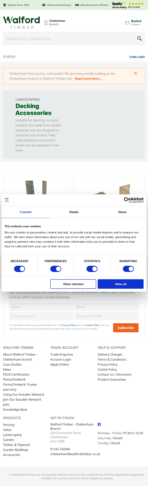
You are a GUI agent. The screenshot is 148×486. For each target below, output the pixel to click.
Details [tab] (74, 211)
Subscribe (126, 327)
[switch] (55, 269)
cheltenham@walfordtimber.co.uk (75, 454)
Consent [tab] (25, 211)
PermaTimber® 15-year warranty (20, 387)
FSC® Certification (16, 374)
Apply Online (59, 364)
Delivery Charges (110, 354)
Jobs (6, 404)
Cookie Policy (92, 325)
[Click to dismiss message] (135, 73)
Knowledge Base (15, 409)
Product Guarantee (112, 379)
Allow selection (73, 284)
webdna (108, 478)
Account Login (60, 359)
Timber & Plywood (16, 445)
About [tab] (122, 211)
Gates (7, 430)
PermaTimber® (14, 379)
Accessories (11, 455)
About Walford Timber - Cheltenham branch (20, 357)
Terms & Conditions (112, 359)
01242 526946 (60, 449)
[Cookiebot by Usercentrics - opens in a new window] (127, 200)
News (7, 369)
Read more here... (88, 78)
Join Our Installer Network (22, 399)
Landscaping (12, 435)
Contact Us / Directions (115, 374)
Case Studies (12, 364)
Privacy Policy (68, 325)
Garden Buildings (15, 450)
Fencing (8, 425)
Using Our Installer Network (23, 394)
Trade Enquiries (61, 354)
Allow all (120, 284)
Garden (8, 440)
